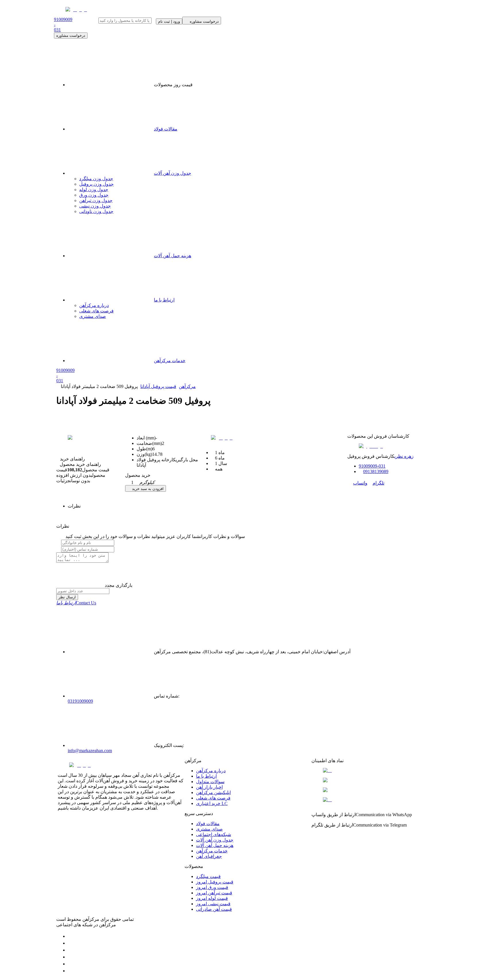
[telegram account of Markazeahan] (70, 936)
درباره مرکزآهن (94, 305)
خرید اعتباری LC (212, 803)
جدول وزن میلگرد (96, 178)
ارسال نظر (67, 597)
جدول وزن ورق (93, 195)
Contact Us (76, 602)
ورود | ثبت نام (169, 21)
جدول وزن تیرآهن (96, 200)
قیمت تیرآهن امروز (214, 892)
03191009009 (80, 701)
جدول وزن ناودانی (96, 211)
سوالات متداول (210, 781)
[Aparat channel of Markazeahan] (70, 970)
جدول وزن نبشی (95, 205)
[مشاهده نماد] (374, 770)
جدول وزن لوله (93, 189)
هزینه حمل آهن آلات (172, 255)
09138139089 (375, 471)
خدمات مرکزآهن (169, 360)
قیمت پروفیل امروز (214, 881)
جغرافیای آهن (209, 856)
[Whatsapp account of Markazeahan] (70, 950)
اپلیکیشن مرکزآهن (213, 792)
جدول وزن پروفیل (96, 184)
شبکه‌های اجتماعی (213, 834)
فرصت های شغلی (96, 310)
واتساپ (360, 483)
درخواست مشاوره (70, 35)
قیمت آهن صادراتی (214, 909)
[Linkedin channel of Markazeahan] (70, 963)
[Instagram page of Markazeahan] (70, 956)
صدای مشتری (92, 316)
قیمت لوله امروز (212, 898)
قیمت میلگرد (208, 876)
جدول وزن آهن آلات (172, 173)
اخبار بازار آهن (209, 787)
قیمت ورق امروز (212, 887)
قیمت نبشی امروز (213, 903)
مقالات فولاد (165, 128)
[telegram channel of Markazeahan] (70, 943)
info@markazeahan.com (90, 750)
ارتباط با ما (164, 299)
